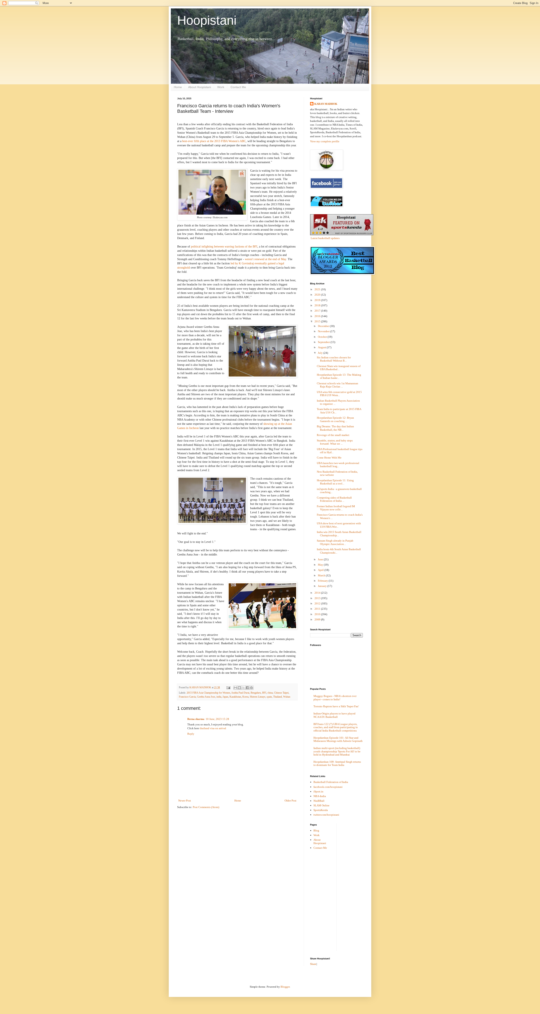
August (322, 347)
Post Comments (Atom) (206, 807)
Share (313, 964)
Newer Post (184, 800)
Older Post (290, 800)
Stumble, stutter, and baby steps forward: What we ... (335, 442)
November (324, 331)
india (218, 696)
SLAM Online (321, 805)
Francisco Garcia (187, 696)
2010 (318, 614)
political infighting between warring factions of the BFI (224, 246)
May (321, 564)
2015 (318, 321)
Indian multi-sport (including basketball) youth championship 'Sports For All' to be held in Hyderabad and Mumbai (336, 751)
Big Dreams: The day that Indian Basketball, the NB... (335, 428)
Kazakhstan (235, 696)
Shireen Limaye (257, 696)
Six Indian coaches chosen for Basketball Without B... (334, 359)
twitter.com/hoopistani (326, 814)
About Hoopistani (199, 87)
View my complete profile (324, 141)
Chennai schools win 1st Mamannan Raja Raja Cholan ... (337, 385)
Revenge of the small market (333, 435)
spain (269, 696)
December (324, 326)
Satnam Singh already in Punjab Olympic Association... (335, 542)
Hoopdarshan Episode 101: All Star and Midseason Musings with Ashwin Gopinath (338, 739)
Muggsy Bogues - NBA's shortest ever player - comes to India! (334, 697)
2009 (318, 619)
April (321, 570)
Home (178, 87)
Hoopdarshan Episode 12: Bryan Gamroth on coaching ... (335, 419)
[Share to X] (243, 688)
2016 (318, 316)
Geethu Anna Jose (206, 696)
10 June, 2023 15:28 (217, 719)
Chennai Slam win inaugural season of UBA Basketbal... (338, 367)
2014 (318, 592)
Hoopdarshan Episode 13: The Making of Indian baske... (339, 376)
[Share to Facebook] (247, 688)
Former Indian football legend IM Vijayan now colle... (336, 508)
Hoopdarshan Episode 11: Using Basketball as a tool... (335, 482)
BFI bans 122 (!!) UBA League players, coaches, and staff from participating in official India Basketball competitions (335, 727)
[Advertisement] (357, 886)
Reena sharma (195, 719)
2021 (318, 289)
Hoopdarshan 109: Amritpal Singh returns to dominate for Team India (337, 763)
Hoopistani (206, 20)
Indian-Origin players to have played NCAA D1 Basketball (334, 715)
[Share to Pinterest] (251, 688)
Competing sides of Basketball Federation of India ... (334, 499)
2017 (318, 310)
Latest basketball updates (325, 238)
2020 (318, 294)
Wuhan (286, 696)
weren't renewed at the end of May (265, 259)
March (322, 575)
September (324, 342)
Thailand (277, 696)
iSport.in (318, 791)
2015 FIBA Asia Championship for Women (208, 692)
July (320, 352)
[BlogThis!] (239, 688)
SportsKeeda (320, 810)
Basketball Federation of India (330, 782)
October (323, 336)
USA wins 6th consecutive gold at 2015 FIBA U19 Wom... (339, 393)
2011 (318, 608)
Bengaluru (256, 692)
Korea (245, 696)
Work (220, 87)
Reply (190, 733)
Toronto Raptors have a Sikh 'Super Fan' (336, 706)
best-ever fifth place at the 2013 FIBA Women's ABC (214, 141)
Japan (225, 696)
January (322, 586)
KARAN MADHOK (325, 103)
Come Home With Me (329, 457)
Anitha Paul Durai (240, 692)
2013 (318, 598)
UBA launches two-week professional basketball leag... (338, 464)
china (270, 692)
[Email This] (235, 688)
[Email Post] (228, 687)
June (321, 559)
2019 (318, 300)
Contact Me (238, 87)
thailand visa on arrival (213, 728)
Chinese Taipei (281, 692)
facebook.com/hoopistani (328, 786)
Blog (316, 830)
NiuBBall (318, 800)
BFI (264, 692)
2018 (318, 305)
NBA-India (319, 796)
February (323, 580)
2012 (318, 603)
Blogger (285, 986)
